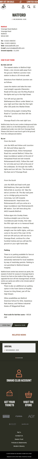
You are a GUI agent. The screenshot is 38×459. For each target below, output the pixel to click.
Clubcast (29, 456)
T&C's (19, 432)
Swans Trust (19, 439)
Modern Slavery (19, 446)
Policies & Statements (19, 443)
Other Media (18, 456)
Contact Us (19, 436)
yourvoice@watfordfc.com (15, 48)
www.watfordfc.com (12, 46)
